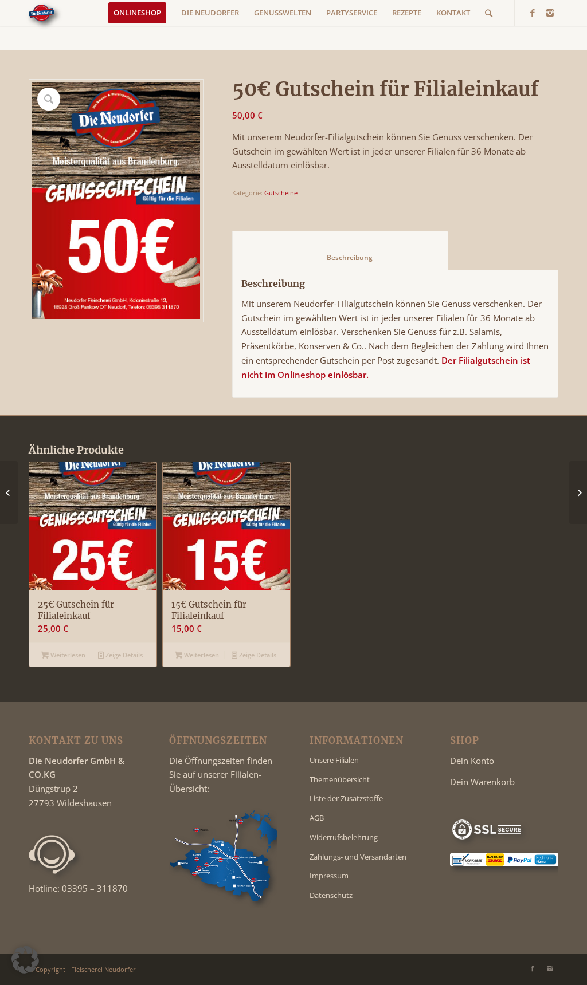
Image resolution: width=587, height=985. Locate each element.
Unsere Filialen (334, 760)
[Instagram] (549, 12)
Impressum (329, 875)
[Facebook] (532, 12)
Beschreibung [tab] (340, 257)
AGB (317, 818)
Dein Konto (472, 760)
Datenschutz (331, 895)
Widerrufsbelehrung (344, 837)
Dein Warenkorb (482, 781)
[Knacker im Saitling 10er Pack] (578, 492)
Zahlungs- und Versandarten (358, 857)
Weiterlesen (67, 655)
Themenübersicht (340, 779)
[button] (25, 960)
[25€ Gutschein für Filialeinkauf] (9, 492)
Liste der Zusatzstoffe (346, 798)
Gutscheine (281, 192)
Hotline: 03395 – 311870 (78, 888)
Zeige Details (123, 655)
